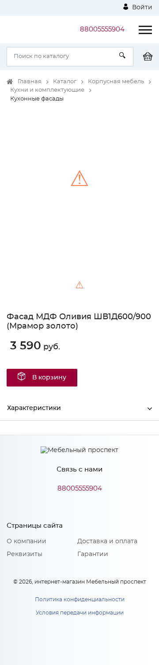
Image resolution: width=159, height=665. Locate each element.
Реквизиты (24, 554)
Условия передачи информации (80, 612)
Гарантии (92, 554)
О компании (26, 541)
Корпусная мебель (116, 82)
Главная (30, 82)
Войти (141, 7)
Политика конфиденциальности (80, 599)
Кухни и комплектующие (47, 90)
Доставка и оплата (107, 541)
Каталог (64, 82)
